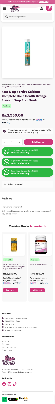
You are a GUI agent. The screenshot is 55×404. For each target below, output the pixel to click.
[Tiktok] (15, 384)
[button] (3, 264)
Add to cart (38, 142)
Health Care (11, 84)
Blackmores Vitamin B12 (39, 264)
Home (4, 84)
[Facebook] (4, 384)
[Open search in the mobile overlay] (27, 16)
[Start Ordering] (4, 8)
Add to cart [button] (10, 290)
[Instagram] (9, 384)
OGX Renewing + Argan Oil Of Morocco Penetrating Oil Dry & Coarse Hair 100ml (14, 266)
